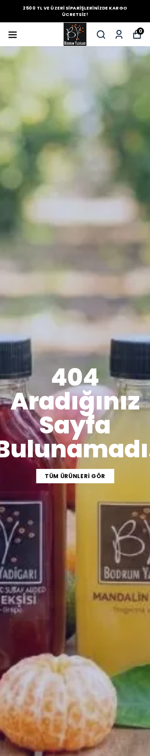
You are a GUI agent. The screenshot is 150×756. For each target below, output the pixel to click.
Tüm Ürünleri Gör (75, 476)
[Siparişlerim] (119, 34)
